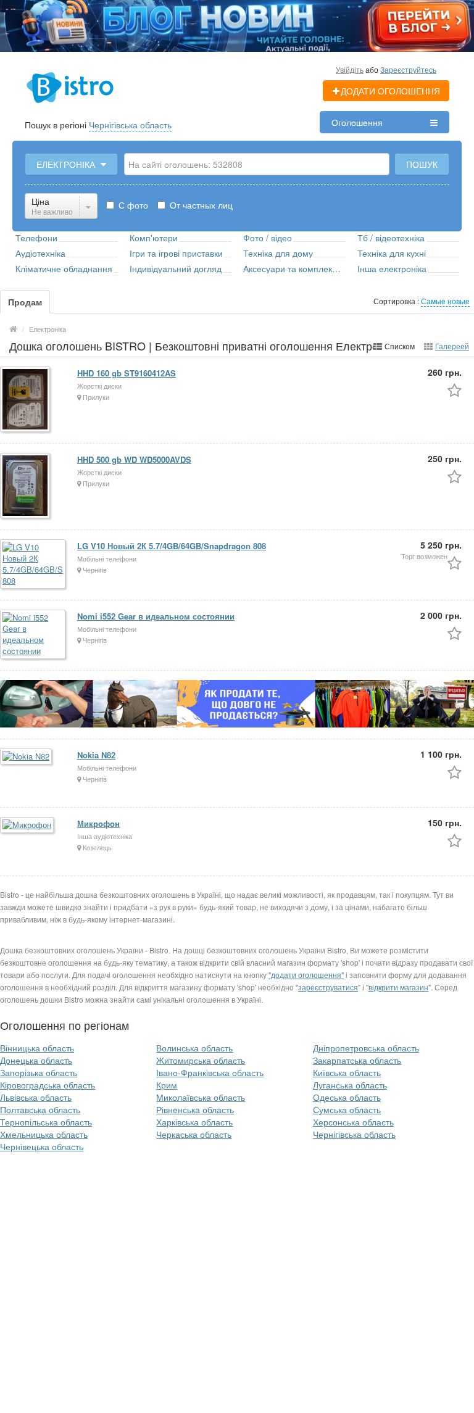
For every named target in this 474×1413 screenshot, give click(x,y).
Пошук (422, 164)
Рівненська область (195, 1109)
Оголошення (357, 122)
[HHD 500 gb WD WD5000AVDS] (26, 486)
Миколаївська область (200, 1097)
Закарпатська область (357, 1060)
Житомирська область (200, 1060)
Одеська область (347, 1097)
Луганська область (350, 1085)
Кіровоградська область (47, 1085)
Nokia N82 (96, 755)
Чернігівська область (130, 124)
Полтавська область (40, 1109)
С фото (132, 205)
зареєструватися (328, 987)
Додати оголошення (390, 91)
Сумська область (347, 1109)
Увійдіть (350, 69)
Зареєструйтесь (408, 69)
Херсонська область (353, 1122)
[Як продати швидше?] (237, 702)
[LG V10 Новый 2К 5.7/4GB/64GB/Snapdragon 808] (33, 564)
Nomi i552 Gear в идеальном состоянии (156, 616)
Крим (166, 1085)
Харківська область (194, 1122)
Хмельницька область (44, 1134)
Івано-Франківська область (210, 1072)
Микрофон (98, 823)
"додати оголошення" (306, 974)
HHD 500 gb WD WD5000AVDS (134, 459)
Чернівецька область (41, 1146)
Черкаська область (193, 1134)
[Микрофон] (28, 826)
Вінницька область (37, 1048)
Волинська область (194, 1048)
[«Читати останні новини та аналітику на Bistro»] (237, 25)
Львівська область (36, 1097)
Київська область (347, 1072)
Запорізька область (38, 1072)
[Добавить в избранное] (454, 389)
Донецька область (36, 1060)
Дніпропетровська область (366, 1048)
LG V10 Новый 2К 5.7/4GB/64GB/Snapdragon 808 (171, 546)
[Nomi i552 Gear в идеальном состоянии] (33, 635)
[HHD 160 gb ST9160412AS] (26, 400)
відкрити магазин (398, 987)
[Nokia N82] (27, 757)
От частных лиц (200, 205)
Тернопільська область (46, 1122)
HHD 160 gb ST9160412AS (126, 373)
